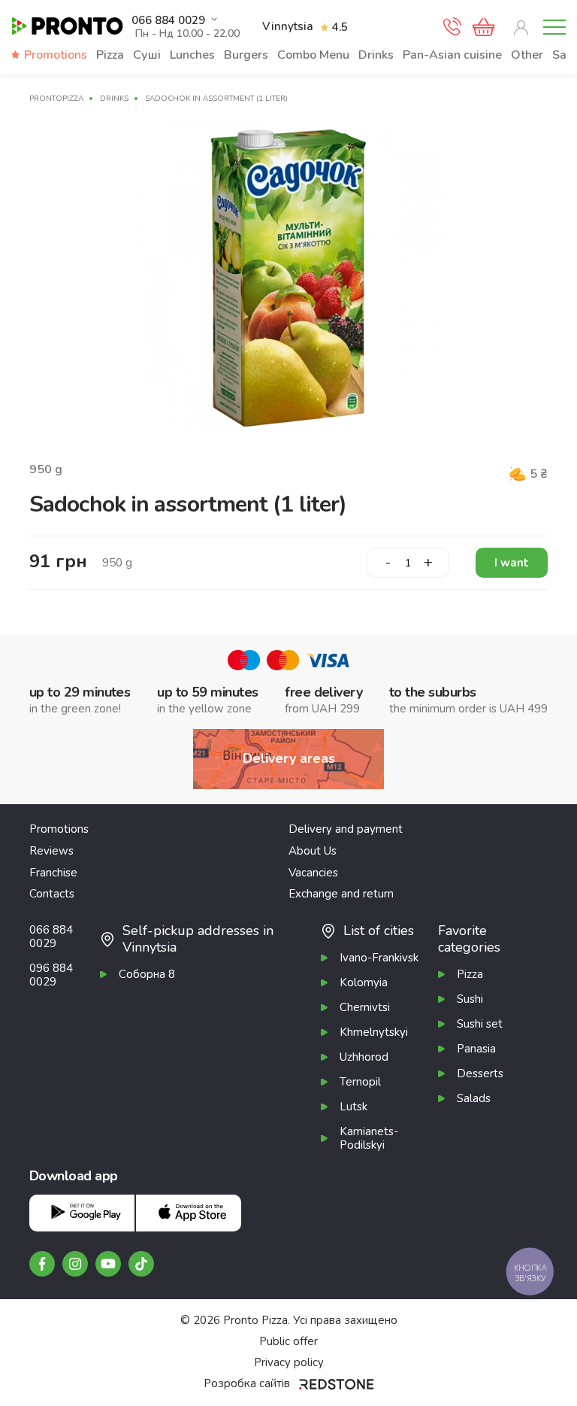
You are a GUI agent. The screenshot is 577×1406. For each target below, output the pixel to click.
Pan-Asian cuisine (452, 55)
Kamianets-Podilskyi (369, 1138)
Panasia (476, 1048)
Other (527, 55)
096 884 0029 (51, 975)
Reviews (51, 850)
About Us (312, 850)
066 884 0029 (168, 20)
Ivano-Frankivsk (379, 957)
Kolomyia (364, 982)
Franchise (53, 872)
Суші (147, 55)
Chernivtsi (365, 1007)
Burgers (246, 55)
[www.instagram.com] (75, 1264)
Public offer (288, 1341)
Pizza (110, 55)
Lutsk (353, 1106)
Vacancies (313, 872)
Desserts (480, 1073)
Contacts (51, 893)
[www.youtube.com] (108, 1264)
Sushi (470, 999)
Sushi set (480, 1023)
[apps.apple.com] (188, 1213)
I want (511, 562)
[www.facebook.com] (42, 1264)
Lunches (192, 55)
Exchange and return (341, 893)
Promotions (55, 55)
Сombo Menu (313, 55)
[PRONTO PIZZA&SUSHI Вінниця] (67, 26)
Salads (474, 1098)
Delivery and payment (345, 829)
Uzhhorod (364, 1056)
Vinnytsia (287, 26)
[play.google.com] (81, 1213)
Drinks (376, 55)
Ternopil (360, 1081)
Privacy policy (289, 1362)
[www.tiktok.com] (141, 1264)
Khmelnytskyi (374, 1032)
